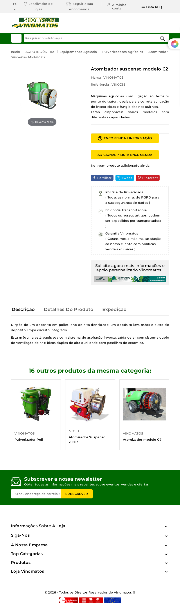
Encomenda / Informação (124, 138)
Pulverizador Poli (28, 440)
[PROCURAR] (162, 38)
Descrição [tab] (23, 309)
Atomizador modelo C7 (142, 440)
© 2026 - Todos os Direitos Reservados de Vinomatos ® (90, 592)
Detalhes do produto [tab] (69, 309)
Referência (100, 85)
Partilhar (104, 178)
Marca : (97, 77)
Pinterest (150, 178)
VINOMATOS (113, 77)
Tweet (127, 178)
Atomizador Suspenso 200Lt (87, 439)
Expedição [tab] (114, 309)
